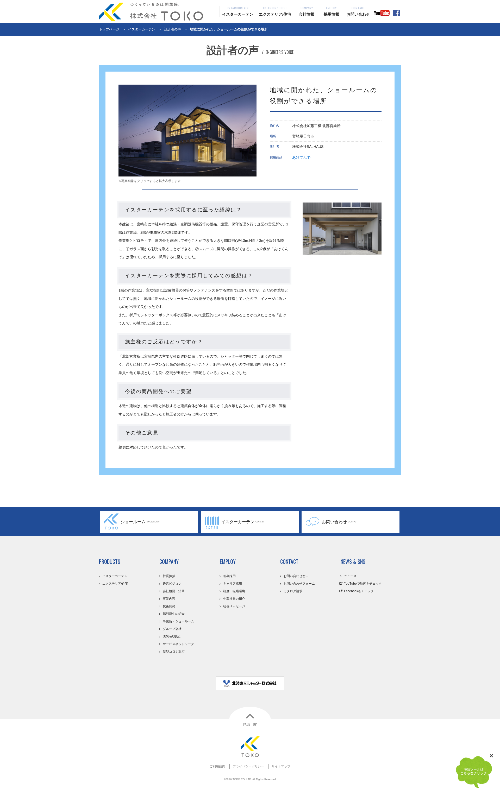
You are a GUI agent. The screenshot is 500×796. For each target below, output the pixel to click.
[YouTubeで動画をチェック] (382, 12)
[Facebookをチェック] (396, 12)
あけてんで (301, 157)
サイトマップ (281, 766)
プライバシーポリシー (248, 766)
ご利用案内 (217, 766)
